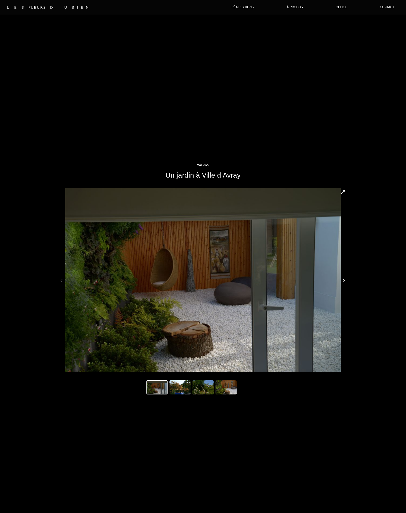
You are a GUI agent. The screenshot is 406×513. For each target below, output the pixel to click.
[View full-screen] (343, 191)
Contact (387, 7)
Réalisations (242, 7)
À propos (295, 7)
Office (341, 7)
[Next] (343, 280)
